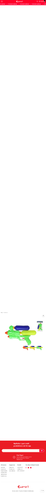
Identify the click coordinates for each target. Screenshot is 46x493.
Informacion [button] (3, 465)
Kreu (2, 312)
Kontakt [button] (19, 465)
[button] (37, 1)
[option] (23, 378)
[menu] (2, 1)
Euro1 (17, 491)
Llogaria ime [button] (12, 465)
